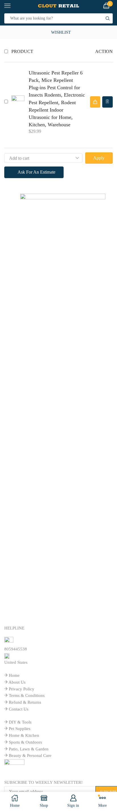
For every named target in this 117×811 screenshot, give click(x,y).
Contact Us (18, 709)
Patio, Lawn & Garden (29, 749)
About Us (17, 682)
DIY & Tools (20, 722)
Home (14, 675)
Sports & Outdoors (25, 742)
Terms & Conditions (27, 695)
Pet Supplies (19, 728)
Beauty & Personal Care (30, 755)
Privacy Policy (21, 689)
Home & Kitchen (24, 735)
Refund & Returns (25, 702)
